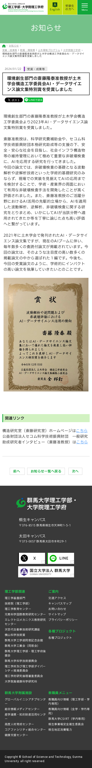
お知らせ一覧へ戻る (46, 471)
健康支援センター (16, 735)
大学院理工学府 (72, 50)
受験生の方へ (69, 7)
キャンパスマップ (59, 603)
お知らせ (14, 45)
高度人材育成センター (19, 724)
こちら (82, 431)
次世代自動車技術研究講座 (22, 629)
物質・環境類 (27, 50)
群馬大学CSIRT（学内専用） (67, 718)
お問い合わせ (57, 608)
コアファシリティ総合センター (25, 729)
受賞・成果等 (9, 50)
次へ (75, 471)
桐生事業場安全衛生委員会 (66, 724)
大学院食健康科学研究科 (21, 681)
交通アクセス (57, 597)
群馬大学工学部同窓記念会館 (24, 640)
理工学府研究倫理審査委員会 (24, 675)
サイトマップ (57, 614)
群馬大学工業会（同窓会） (22, 645)
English (55, 9)
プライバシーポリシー (63, 619)
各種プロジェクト (60, 637)
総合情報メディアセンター (22, 709)
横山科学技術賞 (15, 634)
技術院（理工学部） (18, 603)
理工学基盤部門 (15, 597)
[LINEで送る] (33, 100)
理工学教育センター (18, 608)
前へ (17, 471)
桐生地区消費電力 (60, 729)
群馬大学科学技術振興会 (21, 660)
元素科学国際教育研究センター (25, 614)
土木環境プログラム (49, 50)
